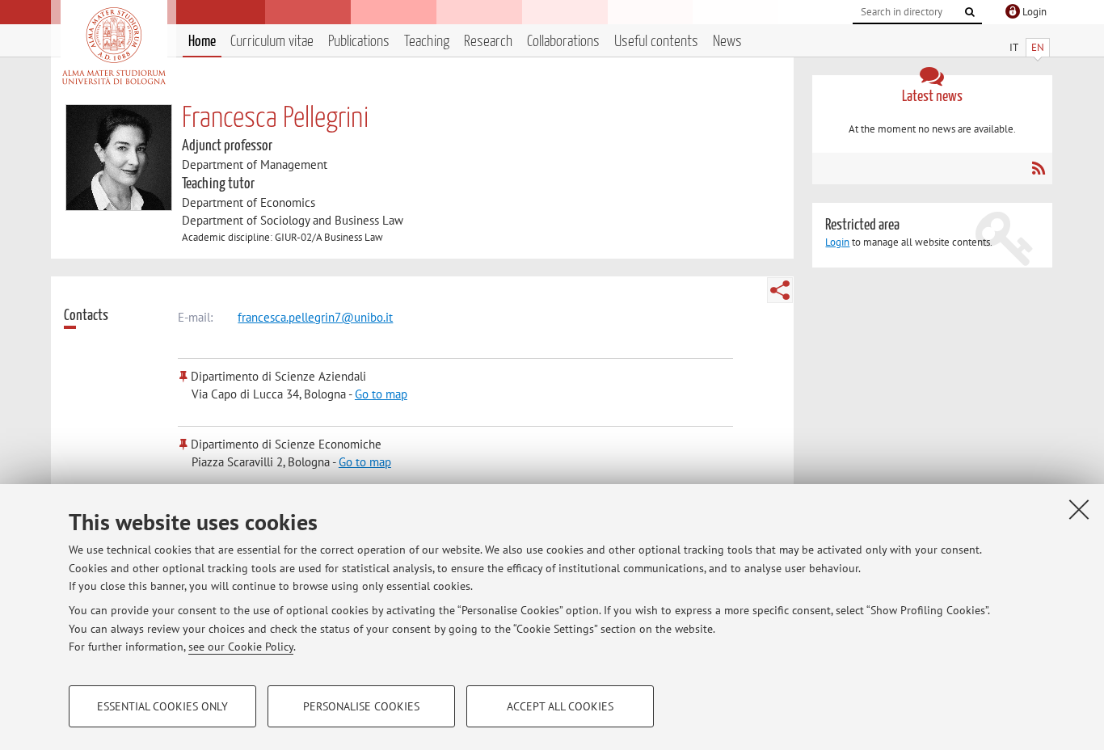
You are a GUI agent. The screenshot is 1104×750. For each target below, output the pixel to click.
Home (202, 41)
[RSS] (1038, 168)
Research (488, 41)
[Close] (1079, 509)
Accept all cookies (560, 706)
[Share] (780, 290)
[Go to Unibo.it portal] (113, 46)
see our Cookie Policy (240, 646)
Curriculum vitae (272, 41)
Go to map (381, 394)
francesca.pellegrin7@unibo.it (315, 317)
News (727, 41)
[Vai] (970, 12)
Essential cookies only (162, 706)
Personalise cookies (361, 706)
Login (837, 242)
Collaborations (563, 41)
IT (1013, 47)
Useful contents (656, 41)
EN (1037, 47)
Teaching (426, 41)
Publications (359, 41)
